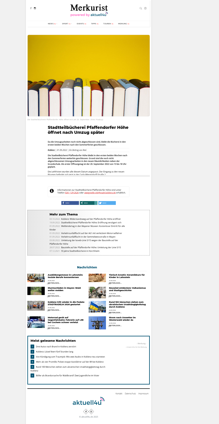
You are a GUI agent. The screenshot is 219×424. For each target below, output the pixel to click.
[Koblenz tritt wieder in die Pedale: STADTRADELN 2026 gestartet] (36, 305)
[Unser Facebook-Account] (86, 411)
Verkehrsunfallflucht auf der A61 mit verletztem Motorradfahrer (91, 233)
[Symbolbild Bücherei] (89, 75)
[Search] (140, 8)
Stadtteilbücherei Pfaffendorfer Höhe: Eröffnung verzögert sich (91, 222)
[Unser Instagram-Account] (91, 411)
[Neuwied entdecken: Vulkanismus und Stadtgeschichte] (97, 292)
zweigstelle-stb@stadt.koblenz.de (100, 192)
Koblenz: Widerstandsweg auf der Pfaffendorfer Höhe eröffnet (91, 219)
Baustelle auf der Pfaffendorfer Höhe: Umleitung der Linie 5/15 (91, 247)
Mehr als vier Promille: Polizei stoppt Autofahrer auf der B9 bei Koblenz (70, 361)
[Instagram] (35, 8)
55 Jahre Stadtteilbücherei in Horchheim (80, 251)
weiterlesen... (54, 283)
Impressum (143, 393)
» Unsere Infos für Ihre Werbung (136, 347)
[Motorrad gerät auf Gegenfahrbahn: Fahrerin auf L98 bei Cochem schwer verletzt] (36, 322)
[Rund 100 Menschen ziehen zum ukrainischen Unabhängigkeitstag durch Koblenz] (97, 306)
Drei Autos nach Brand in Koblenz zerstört (56, 346)
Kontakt (119, 393)
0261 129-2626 (72, 192)
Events (81, 24)
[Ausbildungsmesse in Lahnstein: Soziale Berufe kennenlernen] (36, 277)
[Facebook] (30, 8)
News (52, 24)
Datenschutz (130, 393)
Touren (108, 24)
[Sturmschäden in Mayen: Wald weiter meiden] (36, 290)
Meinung (123, 24)
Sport (66, 24)
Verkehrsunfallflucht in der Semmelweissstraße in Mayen (88, 236)
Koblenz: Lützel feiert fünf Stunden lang (54, 351)
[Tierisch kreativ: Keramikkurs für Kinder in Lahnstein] (97, 277)
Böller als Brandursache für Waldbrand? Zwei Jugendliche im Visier (67, 375)
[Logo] (89, 10)
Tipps (95, 24)
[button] (70, 203)
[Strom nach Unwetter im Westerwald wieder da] (97, 322)
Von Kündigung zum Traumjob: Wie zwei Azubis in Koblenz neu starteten (70, 356)
